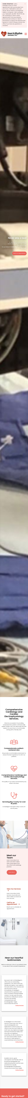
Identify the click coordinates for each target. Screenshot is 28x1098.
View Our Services (14, 890)
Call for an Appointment (19, 253)
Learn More (12, 872)
